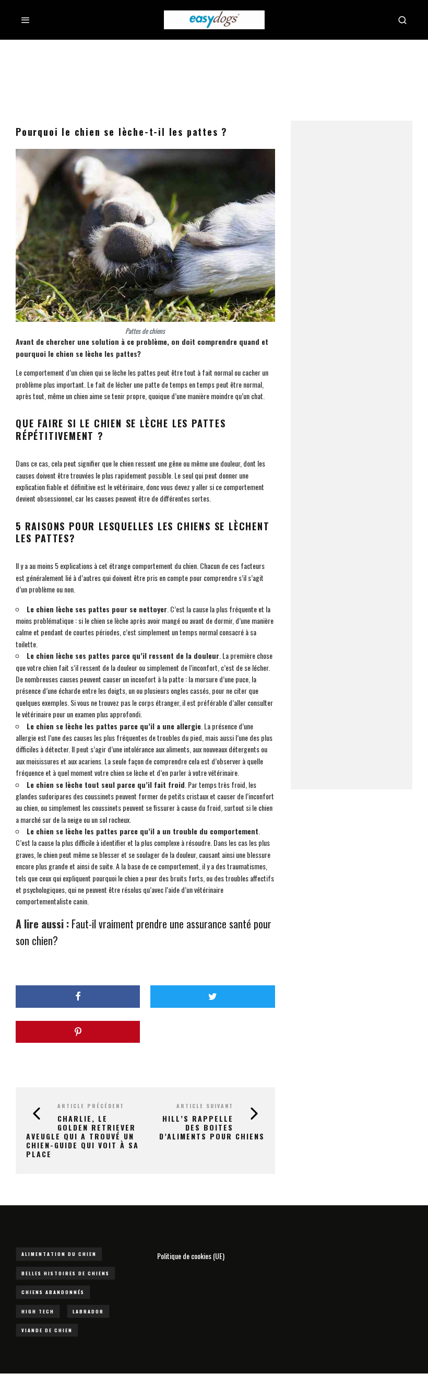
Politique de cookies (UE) (190, 1255)
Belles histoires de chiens (65, 1273)
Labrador (88, 1311)
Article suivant (204, 1106)
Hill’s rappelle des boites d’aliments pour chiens (212, 1127)
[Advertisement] (214, 73)
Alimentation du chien (59, 1254)
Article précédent (90, 1106)
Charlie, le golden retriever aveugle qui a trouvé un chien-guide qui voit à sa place (82, 1136)
